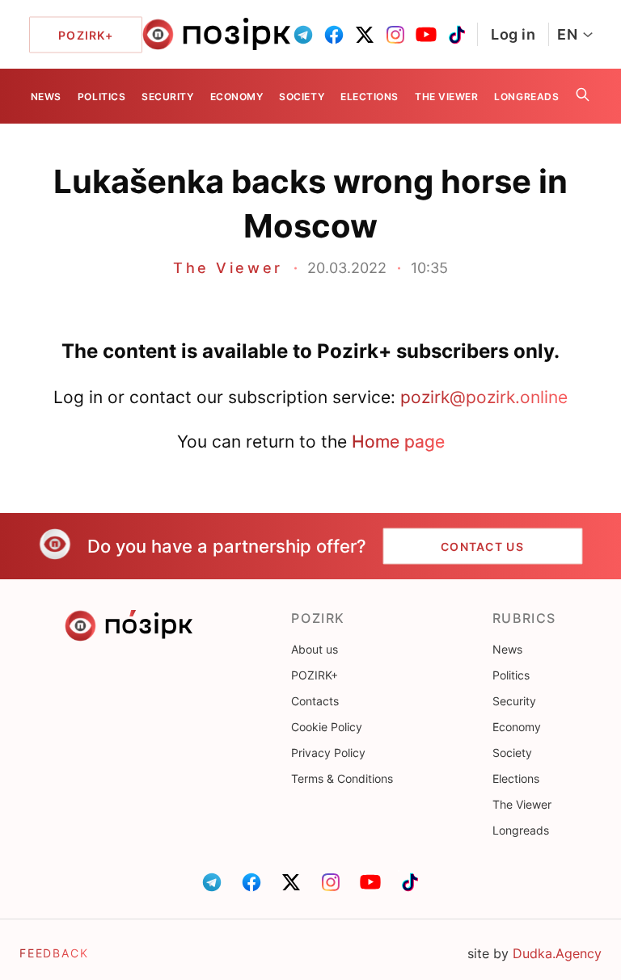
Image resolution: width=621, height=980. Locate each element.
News (46, 96)
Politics (101, 96)
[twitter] (365, 35)
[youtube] (426, 35)
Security (167, 96)
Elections (369, 96)
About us (314, 649)
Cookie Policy (326, 727)
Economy (237, 96)
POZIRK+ (314, 675)
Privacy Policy (328, 752)
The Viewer (446, 96)
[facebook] (334, 35)
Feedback (54, 953)
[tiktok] (457, 35)
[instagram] (395, 35)
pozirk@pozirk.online (484, 397)
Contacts (315, 701)
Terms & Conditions (342, 778)
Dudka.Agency (557, 953)
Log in (513, 34)
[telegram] (303, 35)
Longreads (526, 96)
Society (301, 96)
